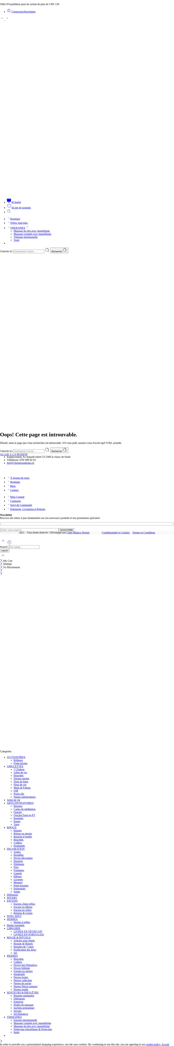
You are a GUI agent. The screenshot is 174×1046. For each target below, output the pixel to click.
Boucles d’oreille (23, 836)
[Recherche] (9, 212)
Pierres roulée (21, 989)
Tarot (16, 240)
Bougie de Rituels (23, 943)
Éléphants (19, 864)
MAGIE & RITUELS (19, 937)
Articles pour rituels (24, 940)
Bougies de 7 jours (24, 946)
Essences (18, 1001)
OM (16, 790)
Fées (16, 867)
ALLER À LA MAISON (14, 454)
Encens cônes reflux (24, 903)
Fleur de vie (20, 784)
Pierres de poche (22, 983)
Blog (12, 486)
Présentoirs (19, 888)
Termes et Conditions (143, 532)
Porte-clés (19, 793)
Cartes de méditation (25, 809)
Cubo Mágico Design (78, 532)
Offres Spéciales (19, 222)
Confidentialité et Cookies (116, 532)
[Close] (1, 560)
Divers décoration (23, 858)
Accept (165, 1044)
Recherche (57, 251)
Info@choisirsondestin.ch (20, 463)
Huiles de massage (23, 1004)
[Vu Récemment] (9, 543)
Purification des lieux (25, 949)
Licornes (18, 879)
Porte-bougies (21, 885)
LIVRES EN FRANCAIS (28, 931)
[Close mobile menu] (1, 573)
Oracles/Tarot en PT (24, 815)
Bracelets (18, 775)
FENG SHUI (14, 916)
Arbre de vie (20, 772)
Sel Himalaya (21, 1014)
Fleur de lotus (21, 781)
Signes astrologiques (25, 796)
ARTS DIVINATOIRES (20, 803)
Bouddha (18, 855)
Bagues (18, 830)
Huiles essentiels (15, 925)
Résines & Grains (23, 913)
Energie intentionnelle (25, 1020)
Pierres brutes (21, 977)
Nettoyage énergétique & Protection (33, 1029)
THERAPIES (17, 227)
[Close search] (3, 557)
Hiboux (18, 876)
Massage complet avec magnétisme (32, 234)
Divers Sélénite (22, 968)
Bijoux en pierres (23, 833)
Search (4, 546)
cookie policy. (153, 1044)
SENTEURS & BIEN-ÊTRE (23, 992)
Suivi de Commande (21, 505)
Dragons (18, 861)
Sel (15, 952)
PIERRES (12, 955)
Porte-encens (20, 763)
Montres (18, 882)
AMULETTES (15, 766)
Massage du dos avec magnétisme (32, 230)
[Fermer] (1, 567)
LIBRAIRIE (13, 928)
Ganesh (18, 873)
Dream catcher (21, 778)
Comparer (15, 501)
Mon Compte (17, 496)
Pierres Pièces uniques (25, 986)
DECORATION (16, 848)
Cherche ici (6, 251)
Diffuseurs (12, 894)
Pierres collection (23, 980)
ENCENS (12, 900)
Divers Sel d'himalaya (25, 965)
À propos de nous (19, 477)
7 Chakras (19, 769)
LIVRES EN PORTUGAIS (29, 934)
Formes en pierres (23, 971)
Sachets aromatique (24, 1007)
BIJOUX (12, 827)
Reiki (16, 1032)
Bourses (18, 806)
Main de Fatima (22, 787)
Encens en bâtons (23, 907)
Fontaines (19, 870)
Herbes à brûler (22, 922)
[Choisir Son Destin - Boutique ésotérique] (87, 194)
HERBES (12, 919)
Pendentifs (19, 845)
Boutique (15, 218)
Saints (17, 891)
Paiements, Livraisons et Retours (27, 509)
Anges (17, 851)
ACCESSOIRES (16, 757)
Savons (17, 1010)
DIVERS (12, 897)
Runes (17, 821)
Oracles (18, 812)
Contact (14, 490)
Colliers (18, 842)
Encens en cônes (22, 910)
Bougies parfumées (24, 995)
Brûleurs (18, 760)
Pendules (18, 818)
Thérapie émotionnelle (26, 237)
